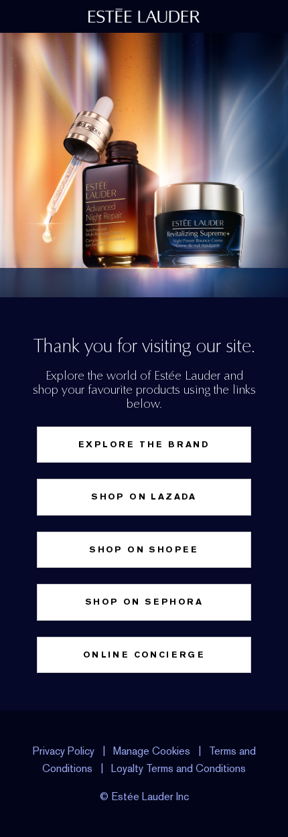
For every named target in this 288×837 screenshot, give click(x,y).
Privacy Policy (63, 751)
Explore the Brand (144, 444)
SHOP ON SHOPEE (144, 549)
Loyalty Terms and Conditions (178, 768)
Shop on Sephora (144, 601)
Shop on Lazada (144, 496)
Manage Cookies (151, 751)
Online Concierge (144, 654)
